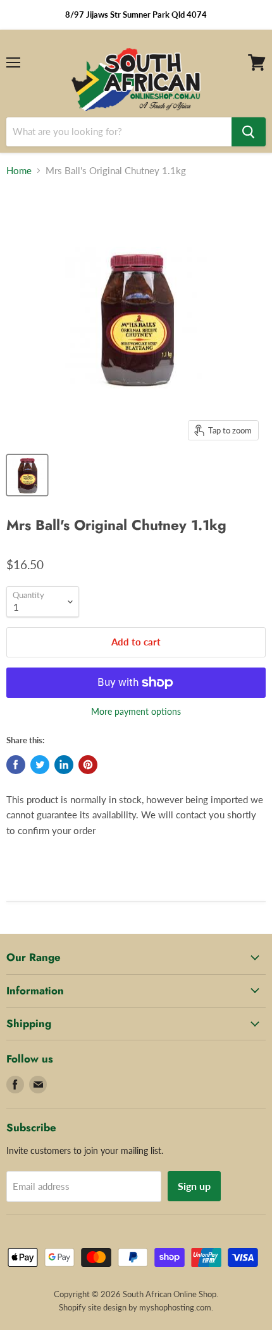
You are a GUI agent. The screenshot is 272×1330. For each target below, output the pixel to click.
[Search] (249, 131)
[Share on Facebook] (15, 764)
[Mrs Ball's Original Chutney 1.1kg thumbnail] (27, 475)
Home (19, 170)
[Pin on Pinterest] (87, 764)
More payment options (136, 712)
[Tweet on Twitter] (39, 764)
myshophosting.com (175, 1307)
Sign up (194, 1186)
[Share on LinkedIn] (63, 764)
